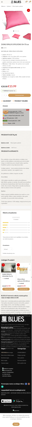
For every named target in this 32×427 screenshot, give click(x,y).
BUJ (2, 337)
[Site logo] (16, 2)
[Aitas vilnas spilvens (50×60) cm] (23, 270)
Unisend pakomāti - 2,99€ (14, 120)
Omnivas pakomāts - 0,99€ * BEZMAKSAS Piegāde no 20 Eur (18, 111)
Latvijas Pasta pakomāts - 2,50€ (16, 115)
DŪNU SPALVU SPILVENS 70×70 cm (7, 276)
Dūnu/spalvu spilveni (18, 6)
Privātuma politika (5, 339)
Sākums (3, 6)
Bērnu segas (4, 360)
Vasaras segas (4, 363)
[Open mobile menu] (1, 1)
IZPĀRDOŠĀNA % (22, 352)
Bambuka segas (5, 357)
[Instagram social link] (29, 384)
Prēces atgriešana (5, 334)
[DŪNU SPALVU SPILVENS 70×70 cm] (8, 267)
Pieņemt (16, 424)
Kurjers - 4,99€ (11, 123)
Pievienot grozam (19, 95)
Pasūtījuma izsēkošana (7, 342)
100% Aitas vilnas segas (7, 352)
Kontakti (3, 331)
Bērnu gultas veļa (22, 363)
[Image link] (12, 319)
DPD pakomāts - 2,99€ (12, 118)
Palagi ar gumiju (21, 355)
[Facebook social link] (26, 384)
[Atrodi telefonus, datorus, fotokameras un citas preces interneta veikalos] (8, 373)
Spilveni (9, 6)
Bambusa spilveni (22, 360)
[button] (2, 20)
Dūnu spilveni (21, 357)
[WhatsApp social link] (2, 387)
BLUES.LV (7, 405)
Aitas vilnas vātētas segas (7, 355)
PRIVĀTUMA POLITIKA (16, 407)
